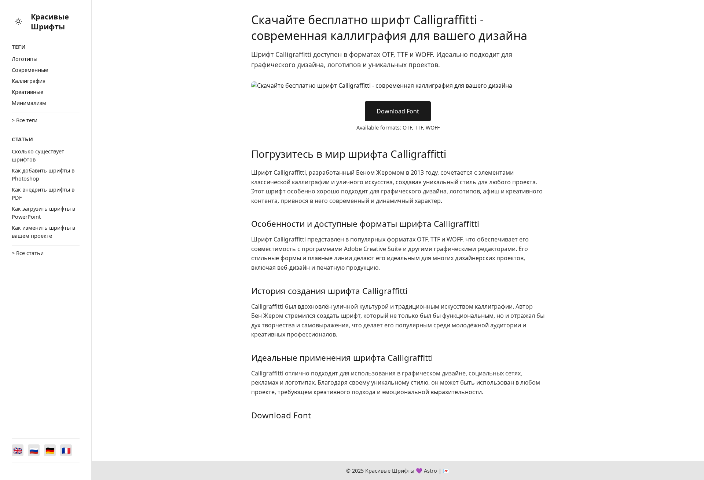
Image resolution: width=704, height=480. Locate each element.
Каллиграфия (28, 80)
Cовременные (30, 69)
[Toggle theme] (18, 22)
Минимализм (29, 102)
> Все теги (24, 120)
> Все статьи (28, 253)
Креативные (27, 91)
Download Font (398, 111)
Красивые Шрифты (50, 22)
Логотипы (24, 58)
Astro (430, 470)
